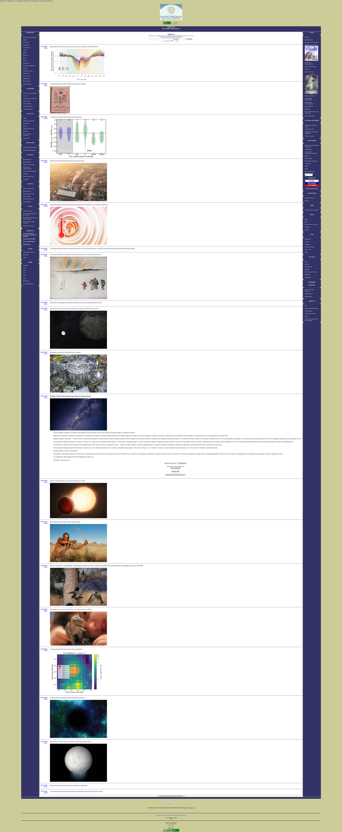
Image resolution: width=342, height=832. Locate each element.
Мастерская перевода (28, 225)
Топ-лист (42, 1)
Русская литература (310, 171)
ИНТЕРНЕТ (312, 285)
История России (27, 159)
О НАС (312, 234)
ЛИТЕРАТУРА (30, 32)
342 (163, 796)
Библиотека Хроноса (310, 198)
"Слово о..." (26, 95)
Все (306, 305)
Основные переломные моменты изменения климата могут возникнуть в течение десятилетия (78, 204)
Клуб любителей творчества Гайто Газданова (30, 218)
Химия (306, 168)
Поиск (306, 261)
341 (160, 796)
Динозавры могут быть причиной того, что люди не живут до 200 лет (71, 609)
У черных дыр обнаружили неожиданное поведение (66, 117)
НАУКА (312, 32)
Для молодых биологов (312, 188)
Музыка (25, 126)
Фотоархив (26, 281)
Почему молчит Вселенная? (312, 42)
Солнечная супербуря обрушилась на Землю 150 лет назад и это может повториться (75, 254)
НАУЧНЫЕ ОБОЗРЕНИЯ (312, 120)
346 (172, 796)
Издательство (26, 78)
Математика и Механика (311, 161)
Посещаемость (308, 266)
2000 (24, 275)
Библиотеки (308, 277)
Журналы (307, 269)
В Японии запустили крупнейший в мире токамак (65, 352)
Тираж (306, 252)
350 (182, 796)
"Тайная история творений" (30, 98)
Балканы (25, 55)
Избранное (307, 274)
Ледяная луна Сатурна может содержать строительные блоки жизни (70, 741)
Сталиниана (26, 179)
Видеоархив (26, 138)
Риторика (25, 131)
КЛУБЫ (30, 206)
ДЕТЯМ (30, 249)
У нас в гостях (26, 76)
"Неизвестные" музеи (28, 128)
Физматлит (307, 109)
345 (170, 796)
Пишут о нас (308, 249)
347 (175, 796)
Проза (24, 58)
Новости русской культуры (30, 37)
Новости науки (308, 311)
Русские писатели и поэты (311, 272)
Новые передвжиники (28, 121)
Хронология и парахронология (27, 168)
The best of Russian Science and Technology (311, 319)
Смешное (307, 229)
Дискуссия (49, 1)
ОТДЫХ (312, 214)
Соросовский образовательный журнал (311, 152)
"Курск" (25, 50)
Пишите (20, 1)
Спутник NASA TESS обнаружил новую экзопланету (66, 649)
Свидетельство (169, 35)
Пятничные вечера (27, 211)
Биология (307, 156)
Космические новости (310, 95)
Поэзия (25, 60)
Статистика (179, 815)
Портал (2, 1)
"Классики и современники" (30, 93)
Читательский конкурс (29, 241)
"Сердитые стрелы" (28, 109)
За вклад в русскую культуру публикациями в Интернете (30, 235)
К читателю (26, 42)
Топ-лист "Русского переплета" (309, 290)
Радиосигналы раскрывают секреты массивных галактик (67, 697)
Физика (306, 166)
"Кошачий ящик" (27, 103)
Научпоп (307, 200)
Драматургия (26, 63)
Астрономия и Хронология (30, 171)
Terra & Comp (65, 460)
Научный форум (27, 191)
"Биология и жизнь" (309, 136)
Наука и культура (309, 71)
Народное (307, 227)
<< (158, 796)
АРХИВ (30, 262)
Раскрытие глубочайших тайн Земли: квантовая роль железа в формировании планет (76, 302)
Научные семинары (309, 116)
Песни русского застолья (311, 224)
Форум (25, 257)
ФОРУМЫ (30, 184)
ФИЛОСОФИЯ (30, 142)
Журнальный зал (27, 84)
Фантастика (26, 254)
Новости (27, 1)
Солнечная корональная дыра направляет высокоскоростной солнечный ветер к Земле (76, 791)
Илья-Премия (26, 244)
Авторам (307, 241)
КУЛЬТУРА (30, 113)
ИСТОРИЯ (30, 154)
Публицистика (26, 47)
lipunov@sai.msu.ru (189, 807)
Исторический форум (28, 198)
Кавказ (24, 52)
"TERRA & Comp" (309, 129)
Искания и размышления (29, 65)
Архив (171, 815)
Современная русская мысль (30, 147)
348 (177, 796)
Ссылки (174, 815)
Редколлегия (308, 239)
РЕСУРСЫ (312, 257)
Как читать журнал (309, 247)
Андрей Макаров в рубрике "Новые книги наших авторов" (68, 83)
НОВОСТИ (312, 301)
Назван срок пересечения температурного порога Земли (67, 160)
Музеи (306, 219)
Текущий (25, 265)
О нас (15, 1)
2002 (24, 270)
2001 (24, 273)
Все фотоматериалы (28, 283)
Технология (308, 163)
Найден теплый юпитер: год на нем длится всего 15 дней (67, 480)
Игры (306, 221)
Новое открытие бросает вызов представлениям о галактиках (68, 785)
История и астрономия (310, 66)
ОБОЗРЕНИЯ (30, 88)
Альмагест (25, 173)
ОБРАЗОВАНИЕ (312, 140)
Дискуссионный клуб (28, 188)
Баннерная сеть (308, 293)
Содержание (9, 1)
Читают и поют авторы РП (311, 210)
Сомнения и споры (28, 70)
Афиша (25, 39)
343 (165, 796)
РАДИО (312, 205)
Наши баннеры (308, 296)
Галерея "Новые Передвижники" (171, 817)
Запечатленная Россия (28, 176)
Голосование (35, 1)
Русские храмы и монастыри (27, 134)
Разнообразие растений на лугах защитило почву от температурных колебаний (74, 46)
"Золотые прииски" (28, 106)
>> (184, 796)
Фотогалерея (26, 123)
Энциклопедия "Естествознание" (309, 103)
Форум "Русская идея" (28, 193)
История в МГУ (27, 162)
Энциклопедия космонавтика (308, 99)
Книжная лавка (27, 81)
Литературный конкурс (29, 238)
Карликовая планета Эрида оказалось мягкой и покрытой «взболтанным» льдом (74, 308)
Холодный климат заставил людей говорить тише (65, 521)
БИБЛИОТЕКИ (312, 193)
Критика (25, 68)
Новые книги (26, 73)
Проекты (307, 264)
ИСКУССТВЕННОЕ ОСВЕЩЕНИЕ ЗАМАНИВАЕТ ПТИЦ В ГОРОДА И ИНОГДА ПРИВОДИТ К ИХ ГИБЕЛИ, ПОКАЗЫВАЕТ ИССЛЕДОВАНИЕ (96, 565)
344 (167, 796)
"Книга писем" (26, 101)
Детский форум (27, 201)
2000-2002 (312, 74)
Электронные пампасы (28, 252)
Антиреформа (308, 149)
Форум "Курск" (27, 196)
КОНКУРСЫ (30, 230)
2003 (24, 268)
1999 (24, 278)
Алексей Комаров (172, 823)
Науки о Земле (308, 158)
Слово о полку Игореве (29, 164)
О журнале (307, 244)
